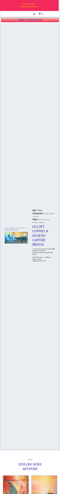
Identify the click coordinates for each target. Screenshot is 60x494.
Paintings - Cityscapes (38, 222)
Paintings (11, 228)
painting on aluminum (43, 219)
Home (6, 228)
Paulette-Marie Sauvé (30, 20)
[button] (34, 14)
